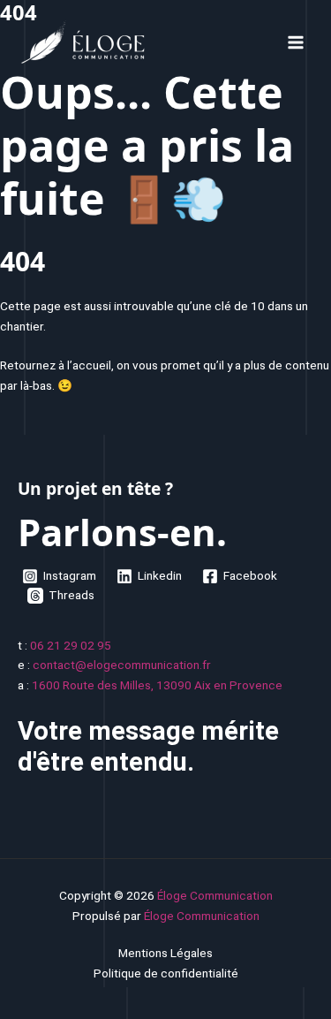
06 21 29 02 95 (70, 645)
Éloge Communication (215, 895)
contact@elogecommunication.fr (122, 665)
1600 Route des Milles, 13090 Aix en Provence (157, 685)
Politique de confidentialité (166, 973)
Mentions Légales (165, 953)
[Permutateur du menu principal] (296, 42)
